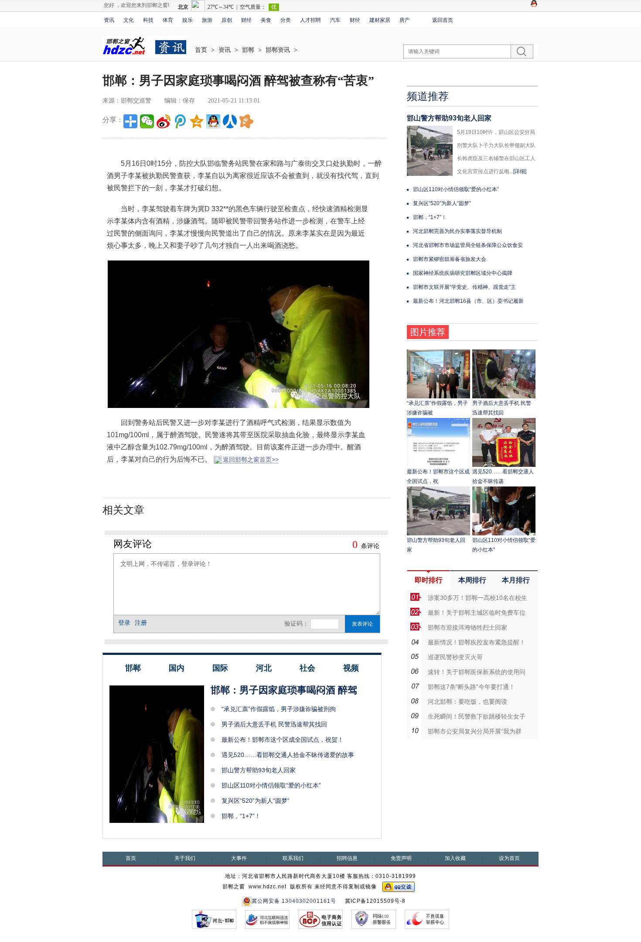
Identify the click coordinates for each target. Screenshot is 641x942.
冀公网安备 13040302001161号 (294, 901)
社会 (307, 668)
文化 (128, 20)
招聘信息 (347, 858)
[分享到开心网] (246, 121)
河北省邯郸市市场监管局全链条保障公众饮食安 (468, 245)
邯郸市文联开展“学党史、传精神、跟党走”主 (464, 287)
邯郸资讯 (278, 50)
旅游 (207, 20)
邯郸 (248, 50)
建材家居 (379, 20)
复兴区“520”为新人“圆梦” (256, 800)
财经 (246, 20)
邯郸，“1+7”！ (241, 815)
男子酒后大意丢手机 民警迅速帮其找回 (274, 724)
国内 (176, 668)
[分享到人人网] (230, 121)
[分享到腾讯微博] (180, 121)
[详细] (519, 171)
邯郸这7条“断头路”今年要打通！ (471, 686)
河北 (264, 668)
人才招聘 (310, 20)
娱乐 (187, 20)
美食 (266, 20)
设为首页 (509, 858)
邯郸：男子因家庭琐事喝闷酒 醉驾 (284, 690)
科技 (148, 20)
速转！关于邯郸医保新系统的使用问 (476, 671)
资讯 (109, 20)
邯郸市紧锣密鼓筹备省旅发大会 (449, 259)
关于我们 (184, 858)
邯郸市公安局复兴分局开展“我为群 (475, 731)
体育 (168, 20)
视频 (351, 668)
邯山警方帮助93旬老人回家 (259, 770)
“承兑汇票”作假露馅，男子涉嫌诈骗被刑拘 (279, 709)
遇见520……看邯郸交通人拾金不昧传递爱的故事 (288, 754)
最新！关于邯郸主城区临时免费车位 (476, 612)
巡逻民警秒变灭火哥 (455, 657)
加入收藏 (455, 858)
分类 (285, 20)
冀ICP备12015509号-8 (375, 901)
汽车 (335, 20)
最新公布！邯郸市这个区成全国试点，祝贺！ (283, 739)
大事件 (239, 858)
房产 (404, 20)
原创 (227, 20)
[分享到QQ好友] (213, 121)
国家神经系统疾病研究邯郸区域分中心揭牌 (462, 273)
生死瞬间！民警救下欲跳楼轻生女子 (476, 716)
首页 (201, 50)
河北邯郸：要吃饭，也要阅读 (467, 701)
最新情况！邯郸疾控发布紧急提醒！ (476, 642)
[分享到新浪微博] (163, 121)
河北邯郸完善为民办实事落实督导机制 (457, 231)
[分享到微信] (147, 121)
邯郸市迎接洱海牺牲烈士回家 (467, 627)
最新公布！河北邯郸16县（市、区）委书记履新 (468, 301)
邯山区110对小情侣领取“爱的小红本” (271, 785)
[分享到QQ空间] (197, 121)
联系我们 (293, 858)
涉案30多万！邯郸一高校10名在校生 (477, 597)
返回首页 (442, 20)
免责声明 (401, 858)
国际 (220, 668)
